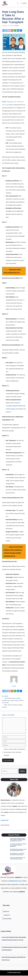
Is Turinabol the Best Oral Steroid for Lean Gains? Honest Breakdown (18, 845)
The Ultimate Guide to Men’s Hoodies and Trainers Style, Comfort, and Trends (13, 700)
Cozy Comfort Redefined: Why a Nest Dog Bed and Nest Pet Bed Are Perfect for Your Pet (18, 840)
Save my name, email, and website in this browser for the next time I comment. (14, 752)
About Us (6, 911)
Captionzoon (4, 820)
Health (6, 696)
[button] (18, 3)
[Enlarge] (19, 784)
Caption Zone (16, 972)
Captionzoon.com (15, 881)
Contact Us (7, 915)
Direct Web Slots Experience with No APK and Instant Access (18, 850)
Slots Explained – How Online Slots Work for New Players (17, 854)
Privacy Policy (7, 918)
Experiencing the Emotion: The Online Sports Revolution (17, 858)
